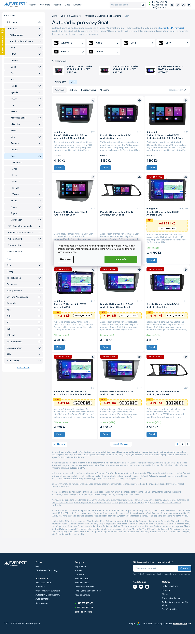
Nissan (14, 130)
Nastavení (65, 259)
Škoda (14, 207)
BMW (13, 54)
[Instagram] (141, 587)
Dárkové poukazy (14, 252)
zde (75, 252)
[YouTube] (147, 587)
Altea (14, 169)
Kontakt (78, 570)
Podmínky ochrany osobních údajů (175, 603)
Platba (165, 594)
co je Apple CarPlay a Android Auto (128, 502)
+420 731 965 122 (159, 5)
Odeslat (184, 568)
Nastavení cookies (170, 609)
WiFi (120, 455)
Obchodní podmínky (171, 598)
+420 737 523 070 (159, 2)
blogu (64, 500)
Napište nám (80, 566)
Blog (38, 566)
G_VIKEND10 (167, 228)
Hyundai (14, 92)
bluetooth (113, 455)
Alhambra (17, 162)
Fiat (12, 73)
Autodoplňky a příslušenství (20, 232)
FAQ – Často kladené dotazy (88, 591)
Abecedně (104, 90)
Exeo (14, 175)
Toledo (15, 194)
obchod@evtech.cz (157, 7)
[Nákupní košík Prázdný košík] (189, 5)
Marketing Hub (180, 623)
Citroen (14, 60)
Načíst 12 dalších (121, 444)
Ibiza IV (15, 188)
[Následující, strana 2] (182, 444)
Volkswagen (16, 220)
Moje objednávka (82, 595)
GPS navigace (101, 455)
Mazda (14, 111)
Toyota (14, 213)
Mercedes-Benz (18, 118)
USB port (127, 455)
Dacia (13, 67)
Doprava (166, 590)
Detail (59, 167)
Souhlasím (121, 259)
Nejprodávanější (88, 90)
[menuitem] (33, 5)
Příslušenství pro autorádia (20, 226)
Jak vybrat (79, 574)
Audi (13, 48)
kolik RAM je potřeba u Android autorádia (92, 502)
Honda (14, 86)
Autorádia (12, 29)
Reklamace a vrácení (84, 587)
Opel (13, 137)
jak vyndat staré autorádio (174, 500)
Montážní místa (82, 578)
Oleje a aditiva (14, 245)
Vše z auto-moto (43, 583)
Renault (14, 149)
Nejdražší (73, 90)
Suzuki (14, 201)
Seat (13, 156)
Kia (12, 105)
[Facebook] (135, 587)
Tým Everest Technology (47, 570)
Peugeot (15, 143)
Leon (14, 181)
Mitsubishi (15, 124)
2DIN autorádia (16, 35)
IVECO (14, 99)
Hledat (143, 5)
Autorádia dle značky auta (21, 41)
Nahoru (61, 444)
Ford (13, 79)
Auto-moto (12, 22)
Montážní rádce (82, 583)
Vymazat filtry (23, 367)
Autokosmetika (15, 239)
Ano (24, 297)
